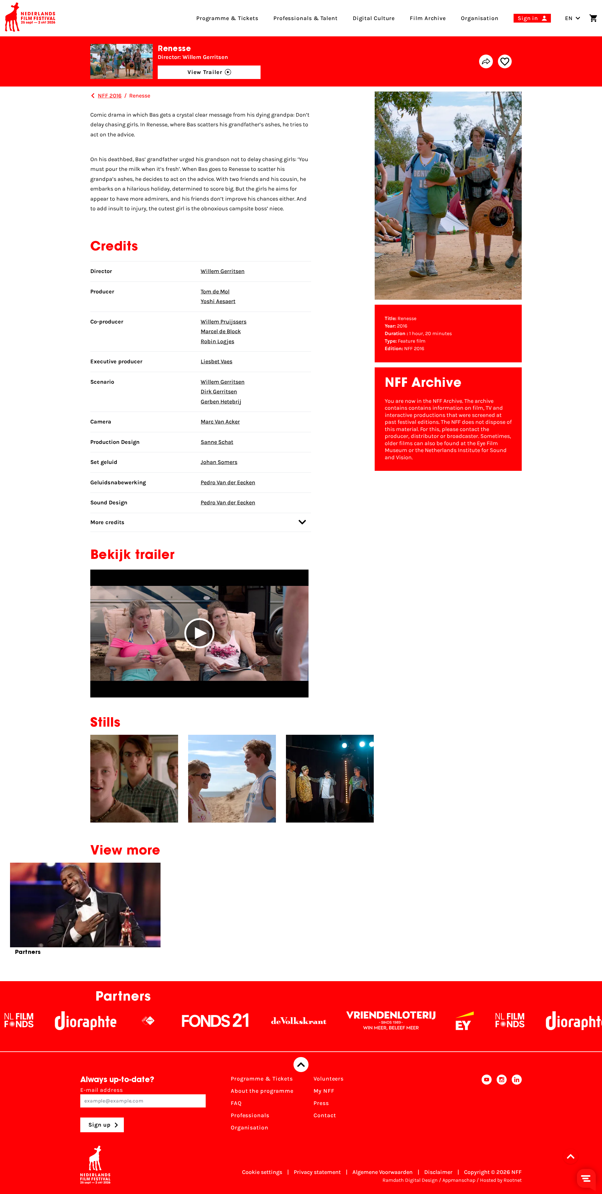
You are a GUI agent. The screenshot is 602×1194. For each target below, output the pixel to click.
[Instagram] (502, 1105)
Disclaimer (438, 1172)
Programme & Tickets (262, 1078)
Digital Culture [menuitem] (374, 18)
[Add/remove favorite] (505, 61)
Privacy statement (317, 1172)
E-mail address (101, 1089)
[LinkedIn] (517, 1105)
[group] (85, 911)
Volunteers (329, 1078)
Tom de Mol (215, 291)
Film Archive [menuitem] (428, 18)
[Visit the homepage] (30, 18)
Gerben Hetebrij (221, 401)
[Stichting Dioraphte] (38, 1020)
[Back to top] (301, 1064)
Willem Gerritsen (223, 271)
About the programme (262, 1090)
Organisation (249, 1127)
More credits (107, 522)
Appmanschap (458, 1180)
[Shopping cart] (593, 18)
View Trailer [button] (204, 72)
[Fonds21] (167, 1020)
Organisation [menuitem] (480, 18)
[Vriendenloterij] (343, 1020)
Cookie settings (262, 1172)
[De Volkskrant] (251, 1020)
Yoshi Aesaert (218, 301)
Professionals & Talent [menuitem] (305, 18)
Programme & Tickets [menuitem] (227, 18)
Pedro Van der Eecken (228, 482)
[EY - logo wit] (417, 1020)
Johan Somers (219, 462)
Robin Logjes (217, 341)
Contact (325, 1115)
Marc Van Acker (220, 421)
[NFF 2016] (92, 95)
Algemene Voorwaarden (382, 1172)
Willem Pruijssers (223, 321)
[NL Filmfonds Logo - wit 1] (462, 1020)
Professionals (250, 1115)
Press (321, 1103)
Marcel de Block (221, 331)
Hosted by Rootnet (501, 1180)
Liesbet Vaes (216, 361)
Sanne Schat (217, 442)
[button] (199, 633)
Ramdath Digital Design (410, 1180)
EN (569, 18)
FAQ (236, 1103)
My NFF (324, 1090)
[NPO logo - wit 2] (100, 1020)
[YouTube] (487, 1105)
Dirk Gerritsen (219, 391)
